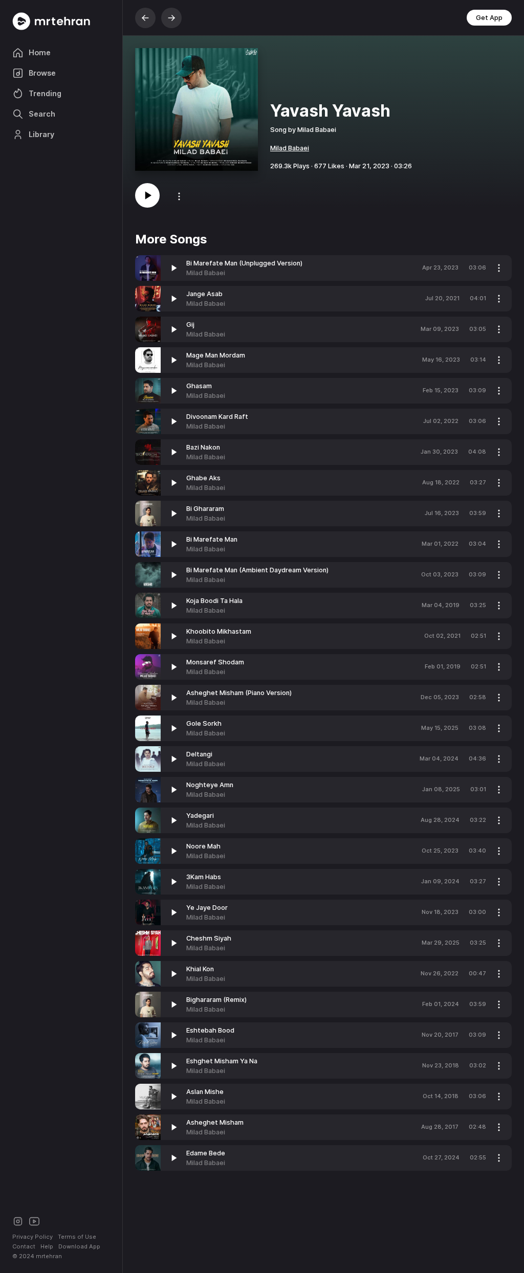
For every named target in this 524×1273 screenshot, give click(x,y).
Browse (42, 73)
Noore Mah (203, 846)
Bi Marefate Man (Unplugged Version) (244, 263)
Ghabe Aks (203, 478)
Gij (190, 324)
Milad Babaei (289, 148)
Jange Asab (204, 294)
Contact (23, 1246)
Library (41, 134)
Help (46, 1246)
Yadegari (200, 815)
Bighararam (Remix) (216, 999)
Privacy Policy (32, 1236)
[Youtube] (34, 1221)
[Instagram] (18, 1221)
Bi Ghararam (205, 508)
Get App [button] (489, 17)
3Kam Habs (203, 877)
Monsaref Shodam (215, 662)
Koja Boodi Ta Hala (214, 601)
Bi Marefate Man (211, 539)
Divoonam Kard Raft (217, 416)
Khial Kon (200, 969)
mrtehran (49, 1256)
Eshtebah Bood (210, 1030)
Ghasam (199, 386)
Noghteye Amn (209, 785)
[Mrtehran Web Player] (61, 21)
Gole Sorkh (204, 723)
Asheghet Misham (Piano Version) (239, 693)
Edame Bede (205, 1153)
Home (40, 52)
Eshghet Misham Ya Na (221, 1061)
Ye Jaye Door (207, 907)
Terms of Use (77, 1236)
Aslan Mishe (205, 1092)
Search (42, 113)
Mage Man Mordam (215, 355)
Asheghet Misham (215, 1122)
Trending (45, 93)
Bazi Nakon (203, 447)
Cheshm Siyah (208, 938)
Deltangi (199, 754)
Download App (79, 1246)
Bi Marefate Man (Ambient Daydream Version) (257, 570)
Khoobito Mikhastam (218, 631)
